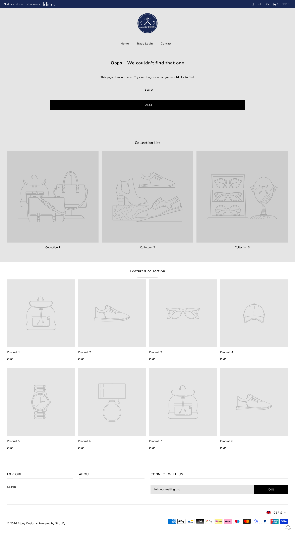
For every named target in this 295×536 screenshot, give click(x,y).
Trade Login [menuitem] (145, 44)
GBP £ (285, 4)
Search (11, 487)
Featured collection (147, 271)
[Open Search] (252, 4)
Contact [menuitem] (166, 44)
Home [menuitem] (125, 44)
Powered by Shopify (52, 523)
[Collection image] (53, 197)
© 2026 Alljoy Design (21, 523)
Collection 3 (242, 247)
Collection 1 (52, 247)
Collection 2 (147, 247)
